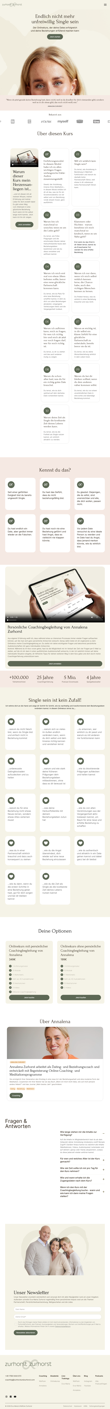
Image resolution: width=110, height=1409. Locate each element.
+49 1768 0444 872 (13, 1376)
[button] (26, 1332)
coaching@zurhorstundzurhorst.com (20, 1380)
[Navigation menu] (105, 4)
